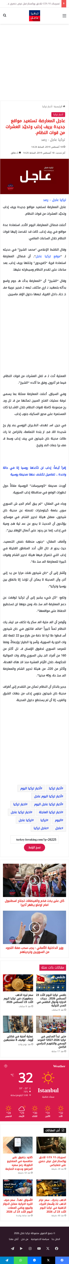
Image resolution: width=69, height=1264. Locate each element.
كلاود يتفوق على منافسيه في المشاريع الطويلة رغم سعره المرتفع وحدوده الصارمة (19, 1163)
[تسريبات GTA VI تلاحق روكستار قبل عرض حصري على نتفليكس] (51, 1145)
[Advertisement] (34, 62)
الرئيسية (58, 106)
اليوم (58, 820)
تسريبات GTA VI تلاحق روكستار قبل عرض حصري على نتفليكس (52, 1161)
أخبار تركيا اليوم (30, 788)
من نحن (24, 1239)
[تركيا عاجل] (34, 15)
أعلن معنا (13, 1239)
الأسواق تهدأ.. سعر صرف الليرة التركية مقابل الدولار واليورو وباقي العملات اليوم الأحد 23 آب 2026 (18, 1206)
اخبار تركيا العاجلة (50, 812)
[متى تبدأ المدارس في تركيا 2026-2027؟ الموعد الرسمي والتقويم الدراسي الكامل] (51, 1024)
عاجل (58, 828)
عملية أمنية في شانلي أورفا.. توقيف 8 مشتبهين (18, 1038)
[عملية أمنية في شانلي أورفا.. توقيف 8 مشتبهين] (18, 1024)
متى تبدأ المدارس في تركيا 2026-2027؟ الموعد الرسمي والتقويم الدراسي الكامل (51, 1042)
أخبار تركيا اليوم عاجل (48, 796)
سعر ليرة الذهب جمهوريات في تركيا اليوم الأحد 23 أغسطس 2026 (18, 999)
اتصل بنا (56, 1239)
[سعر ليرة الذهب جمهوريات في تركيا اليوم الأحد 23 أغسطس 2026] (18, 982)
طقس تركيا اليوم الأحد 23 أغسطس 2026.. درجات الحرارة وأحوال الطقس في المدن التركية (51, 1000)
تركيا (43, 820)
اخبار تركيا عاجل (21, 812)
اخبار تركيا (19, 804)
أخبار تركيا (47, 106)
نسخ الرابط (34, 847)
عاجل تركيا (40, 828)
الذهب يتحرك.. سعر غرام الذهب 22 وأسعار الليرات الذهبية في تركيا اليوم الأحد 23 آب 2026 (52, 1206)
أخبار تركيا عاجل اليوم (48, 804)
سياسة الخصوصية (40, 1239)
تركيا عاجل (25, 820)
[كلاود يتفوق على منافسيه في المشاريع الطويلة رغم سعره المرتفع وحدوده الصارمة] (18, 1145)
